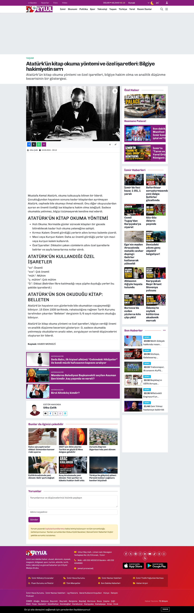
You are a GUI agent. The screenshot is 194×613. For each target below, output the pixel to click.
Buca (99, 601)
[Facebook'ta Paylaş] (29, 144)
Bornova (91, 601)
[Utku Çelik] (34, 409)
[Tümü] (164, 330)
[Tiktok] (154, 554)
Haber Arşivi (142, 583)
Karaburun (77, 604)
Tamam (165, 609)
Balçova (45, 601)
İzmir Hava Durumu (76, 578)
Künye (106, 593)
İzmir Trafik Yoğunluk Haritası (150, 578)
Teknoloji (102, 9)
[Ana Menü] (166, 9)
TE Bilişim (163, 601)
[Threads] (159, 554)
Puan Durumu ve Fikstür (42, 583)
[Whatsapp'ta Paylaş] (39, 144)
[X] (131, 554)
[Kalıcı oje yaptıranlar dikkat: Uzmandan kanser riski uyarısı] (42, 436)
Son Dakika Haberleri (110, 583)
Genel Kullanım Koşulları (90, 593)
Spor (92, 9)
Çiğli (113, 601)
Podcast (30, 596)
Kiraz (109, 604)
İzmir (63, 9)
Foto (55, 3)
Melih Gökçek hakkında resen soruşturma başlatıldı (154, 343)
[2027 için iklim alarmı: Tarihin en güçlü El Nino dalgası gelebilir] (73, 436)
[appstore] (133, 566)
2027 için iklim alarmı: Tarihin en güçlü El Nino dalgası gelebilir (71, 449)
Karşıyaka (89, 604)
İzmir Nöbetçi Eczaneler (43, 578)
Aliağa (36, 601)
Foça (34, 604)
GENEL (147, 337)
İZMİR (29, 601)
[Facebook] (50, 413)
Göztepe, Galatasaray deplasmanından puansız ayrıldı (152, 356)
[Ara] (161, 9)
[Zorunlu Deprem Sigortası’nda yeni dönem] (103, 436)
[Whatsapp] (164, 554)
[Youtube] (150, 554)
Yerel (132, 9)
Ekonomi (72, 9)
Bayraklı (63, 601)
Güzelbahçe (53, 604)
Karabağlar (65, 604)
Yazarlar (45, 3)
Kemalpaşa (100, 604)
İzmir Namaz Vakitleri (112, 578)
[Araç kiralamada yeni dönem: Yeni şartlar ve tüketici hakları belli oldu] (73, 465)
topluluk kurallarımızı (55, 529)
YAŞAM (30, 58)
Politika (83, 9)
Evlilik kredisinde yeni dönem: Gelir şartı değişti (41, 476)
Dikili (28, 604)
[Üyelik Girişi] (166, 3)
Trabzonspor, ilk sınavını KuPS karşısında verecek (153, 369)
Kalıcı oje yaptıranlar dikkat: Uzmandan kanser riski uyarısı (41, 449)
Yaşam (113, 9)
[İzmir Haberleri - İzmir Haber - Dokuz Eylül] (39, 9)
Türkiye (123, 9)
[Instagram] (60, 413)
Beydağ (82, 601)
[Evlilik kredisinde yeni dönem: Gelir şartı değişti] (42, 465)
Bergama (73, 601)
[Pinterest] (135, 554)
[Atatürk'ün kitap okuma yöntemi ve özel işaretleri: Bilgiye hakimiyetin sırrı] (73, 113)
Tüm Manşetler (73, 583)
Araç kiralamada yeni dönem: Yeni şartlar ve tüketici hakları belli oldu (71, 478)
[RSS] (145, 558)
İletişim (114, 593)
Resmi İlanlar (144, 9)
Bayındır (54, 601)
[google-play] (157, 566)
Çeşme (106, 601)
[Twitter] (55, 413)
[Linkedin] (65, 413)
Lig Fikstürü (72, 593)
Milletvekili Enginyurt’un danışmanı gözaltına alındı (154, 395)
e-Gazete (32, 3)
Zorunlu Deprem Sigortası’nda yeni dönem (102, 448)
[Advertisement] (97, 33)
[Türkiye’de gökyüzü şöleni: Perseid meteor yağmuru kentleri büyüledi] (103, 465)
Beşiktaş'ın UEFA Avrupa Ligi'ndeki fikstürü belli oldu (153, 382)
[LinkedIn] (145, 554)
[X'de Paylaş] (34, 144)
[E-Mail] (45, 413)
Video (64, 3)
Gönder (34, 519)
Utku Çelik (34, 150)
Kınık (115, 604)
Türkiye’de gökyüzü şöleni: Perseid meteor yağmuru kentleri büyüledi (103, 478)
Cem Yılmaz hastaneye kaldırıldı (153, 408)
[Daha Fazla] (44, 144)
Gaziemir (42, 604)
